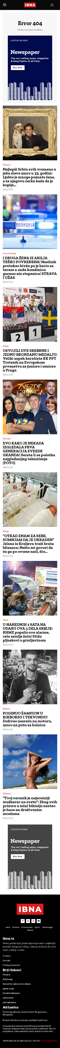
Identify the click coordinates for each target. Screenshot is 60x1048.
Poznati (7, 439)
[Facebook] (23, 921)
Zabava (6, 165)
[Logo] (30, 5)
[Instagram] (28, 921)
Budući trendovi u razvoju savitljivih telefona (25, 1020)
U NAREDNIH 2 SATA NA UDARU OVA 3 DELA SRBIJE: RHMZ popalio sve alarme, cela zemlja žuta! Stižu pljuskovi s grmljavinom (28, 632)
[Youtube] (39, 921)
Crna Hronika (9, 254)
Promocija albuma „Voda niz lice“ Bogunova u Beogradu (25, 1013)
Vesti (5, 620)
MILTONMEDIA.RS (48, 1041)
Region (6, 709)
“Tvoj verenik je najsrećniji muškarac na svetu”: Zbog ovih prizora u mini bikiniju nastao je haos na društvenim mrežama (30, 806)
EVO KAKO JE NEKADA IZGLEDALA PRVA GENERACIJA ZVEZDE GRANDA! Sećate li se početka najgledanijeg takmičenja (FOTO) (29, 453)
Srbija (6, 346)
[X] (33, 921)
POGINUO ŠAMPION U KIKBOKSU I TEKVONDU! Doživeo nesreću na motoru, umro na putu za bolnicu (27, 719)
